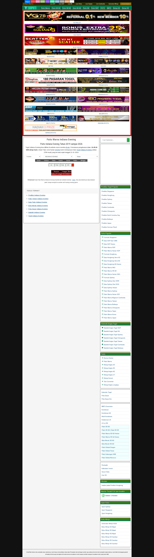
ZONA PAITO (28, 4)
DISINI (57, 150)
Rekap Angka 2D (109, 365)
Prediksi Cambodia (108, 207)
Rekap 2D (116, 8)
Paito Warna (45, 8)
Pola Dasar (105, 395)
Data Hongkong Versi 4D (111, 257)
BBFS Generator (107, 406)
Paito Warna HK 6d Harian (110, 437)
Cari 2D (104, 475)
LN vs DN (105, 423)
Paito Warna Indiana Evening (61, 139)
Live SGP (61, 4)
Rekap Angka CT (109, 375)
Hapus (27, 2)
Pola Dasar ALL (107, 399)
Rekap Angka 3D (109, 368)
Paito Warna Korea (109, 314)
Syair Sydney (106, 506)
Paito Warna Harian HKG (111, 274)
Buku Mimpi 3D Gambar (110, 540)
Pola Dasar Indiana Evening (38, 209)
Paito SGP (94, 8)
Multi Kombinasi (107, 416)
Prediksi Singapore (108, 191)
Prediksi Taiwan (107, 203)
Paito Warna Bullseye (110, 304)
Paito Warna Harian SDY (111, 294)
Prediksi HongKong (108, 195)
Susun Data (105, 472)
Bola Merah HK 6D (108, 444)
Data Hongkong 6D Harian (112, 264)
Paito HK (86, 8)
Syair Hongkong (107, 513)
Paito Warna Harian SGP (111, 251)
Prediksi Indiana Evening (36, 195)
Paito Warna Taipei (109, 311)
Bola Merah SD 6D (108, 440)
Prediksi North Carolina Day (111, 215)
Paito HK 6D (56, 8)
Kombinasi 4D (106, 413)
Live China (79, 4)
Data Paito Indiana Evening (37, 202)
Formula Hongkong (109, 254)
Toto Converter (108, 381)
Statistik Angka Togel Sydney (113, 334)
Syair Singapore (107, 510)
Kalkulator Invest (107, 468)
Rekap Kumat (108, 378)
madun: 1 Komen (111, 495)
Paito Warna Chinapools (111, 308)
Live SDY (52, 4)
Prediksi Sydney (107, 199)
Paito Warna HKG (109, 267)
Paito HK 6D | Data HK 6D (110, 430)
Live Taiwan (89, 4)
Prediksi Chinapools (108, 211)
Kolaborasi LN (106, 420)
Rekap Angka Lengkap (111, 385)
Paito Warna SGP (109, 247)
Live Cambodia (100, 4)
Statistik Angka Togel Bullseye (113, 348)
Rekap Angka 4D (109, 371)
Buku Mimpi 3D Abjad (109, 530)
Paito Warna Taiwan (110, 301)
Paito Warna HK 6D (109, 271)
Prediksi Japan (106, 223)
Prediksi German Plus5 (109, 227)
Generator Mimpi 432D (109, 523)
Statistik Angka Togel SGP (112, 328)
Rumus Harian (108, 358)
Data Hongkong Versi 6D (111, 261)
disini (73, 180)
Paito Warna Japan (109, 318)
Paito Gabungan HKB (109, 454)
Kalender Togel (107, 392)
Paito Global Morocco (109, 458)
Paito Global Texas (108, 451)
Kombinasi (105, 410)
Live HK (70, 4)
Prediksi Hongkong (116, 485)
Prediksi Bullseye (107, 219)
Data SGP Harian (109, 244)
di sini (68, 147)
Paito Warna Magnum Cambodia (114, 297)
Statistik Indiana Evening (36, 212)
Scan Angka (125, 4)
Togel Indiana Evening (84, 150)
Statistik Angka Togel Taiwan (112, 341)
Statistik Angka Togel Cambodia (114, 344)
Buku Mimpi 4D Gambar (110, 543)
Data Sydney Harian (110, 287)
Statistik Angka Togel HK (111, 331)
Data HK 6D (77, 8)
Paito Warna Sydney (110, 291)
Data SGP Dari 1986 (110, 241)
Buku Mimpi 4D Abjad (109, 533)
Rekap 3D (125, 8)
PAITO (103, 8)
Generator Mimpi (113, 4)
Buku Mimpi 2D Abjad (109, 527)
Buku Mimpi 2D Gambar (110, 537)
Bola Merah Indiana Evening (38, 205)
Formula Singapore (109, 237)
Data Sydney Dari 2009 (111, 281)
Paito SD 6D (66, 8)
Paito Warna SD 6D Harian (110, 433)
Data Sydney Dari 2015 (111, 284)
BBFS (109, 8)
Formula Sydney (109, 277)
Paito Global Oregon (108, 447)
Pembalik (105, 465)
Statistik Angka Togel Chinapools (114, 338)
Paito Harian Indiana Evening (38, 199)
